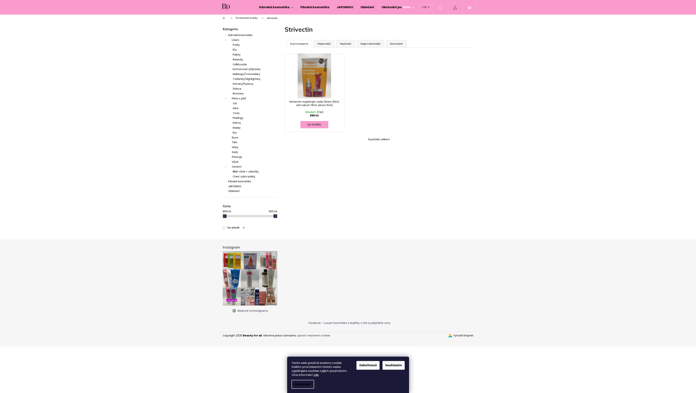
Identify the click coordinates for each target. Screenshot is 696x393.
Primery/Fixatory (243, 84)
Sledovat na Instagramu (252, 311)
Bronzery (238, 93)
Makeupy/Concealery (246, 74)
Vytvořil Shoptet (463, 335)
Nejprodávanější (370, 43)
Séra (235, 108)
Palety (237, 54)
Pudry (236, 45)
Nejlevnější (324, 43)
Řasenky (238, 59)
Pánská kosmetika (239, 181)
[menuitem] (276, 7)
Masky (237, 128)
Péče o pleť (239, 98)
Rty (235, 49)
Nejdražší (345, 43)
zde (316, 375)
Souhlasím (393, 365)
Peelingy (238, 118)
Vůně (235, 162)
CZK (425, 7)
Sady (235, 152)
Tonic (236, 113)
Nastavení (303, 384)
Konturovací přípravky (247, 69)
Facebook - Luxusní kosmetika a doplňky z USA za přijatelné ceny (349, 323)
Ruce (235, 137)
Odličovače (240, 64)
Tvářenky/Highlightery (247, 79)
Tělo (234, 142)
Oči (235, 103)
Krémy (237, 123)
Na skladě (235, 227)
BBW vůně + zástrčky (246, 171)
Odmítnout (368, 365)
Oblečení (234, 191)
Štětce (237, 89)
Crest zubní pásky (244, 176)
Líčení (235, 40)
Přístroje (237, 157)
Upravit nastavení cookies (314, 335)
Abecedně (396, 43)
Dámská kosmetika (240, 35)
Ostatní (236, 166)
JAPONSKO (234, 186)
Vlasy (235, 147)
